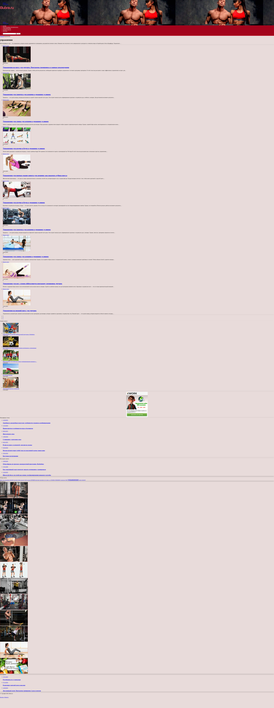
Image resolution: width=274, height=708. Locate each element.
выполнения (7, 480)
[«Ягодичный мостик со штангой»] (11, 387)
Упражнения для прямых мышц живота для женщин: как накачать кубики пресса (35, 175)
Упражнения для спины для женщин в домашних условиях (26, 121)
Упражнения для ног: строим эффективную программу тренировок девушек (32, 284)
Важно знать (7, 29)
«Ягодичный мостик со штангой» (11, 388)
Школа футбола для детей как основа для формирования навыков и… (20, 361)
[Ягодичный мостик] (11, 373)
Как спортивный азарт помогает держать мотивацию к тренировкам (19, 348)
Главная (2, 36)
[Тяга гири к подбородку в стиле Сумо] (14, 609)
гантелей (11, 480)
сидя (45, 480)
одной (25, 480)
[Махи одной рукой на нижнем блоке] (14, 641)
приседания (37, 480)
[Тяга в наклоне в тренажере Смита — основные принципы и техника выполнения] (14, 497)
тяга (66, 480)
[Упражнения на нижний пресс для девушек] (14, 657)
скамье (47, 480)
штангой (83, 480)
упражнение (73, 479)
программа (42, 480)
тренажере (57, 480)
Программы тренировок (10, 27)
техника (53, 480)
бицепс (1, 480)
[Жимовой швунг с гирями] (14, 577)
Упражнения (7, 28)
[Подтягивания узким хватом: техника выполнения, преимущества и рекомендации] (14, 561)
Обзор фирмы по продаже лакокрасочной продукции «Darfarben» (19, 334)
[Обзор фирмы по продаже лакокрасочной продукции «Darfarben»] (11, 333)
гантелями (16, 480)
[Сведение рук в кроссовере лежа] (14, 529)
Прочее (5, 31)
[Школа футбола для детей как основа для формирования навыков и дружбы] (11, 360)
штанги (80, 480)
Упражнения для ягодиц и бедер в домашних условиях (24, 148)
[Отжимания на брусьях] (14, 513)
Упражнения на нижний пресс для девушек (19, 311)
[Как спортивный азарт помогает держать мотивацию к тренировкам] (11, 346)
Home (4, 26)
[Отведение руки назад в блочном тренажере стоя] (14, 593)
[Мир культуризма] (8, 19)
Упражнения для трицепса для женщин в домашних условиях (27, 94)
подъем (33, 480)
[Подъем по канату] (14, 625)
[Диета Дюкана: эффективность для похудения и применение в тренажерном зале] (14, 673)
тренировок (62, 480)
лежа (19, 480)
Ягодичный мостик (7, 375)
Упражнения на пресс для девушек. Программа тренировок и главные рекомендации (36, 67)
